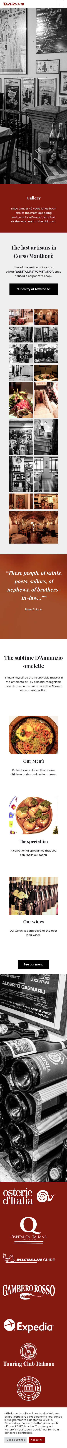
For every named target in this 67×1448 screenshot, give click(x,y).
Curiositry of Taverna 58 (34, 289)
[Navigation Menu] (60, 4)
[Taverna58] (13, 4)
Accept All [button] (37, 1440)
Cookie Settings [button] (16, 1440)
